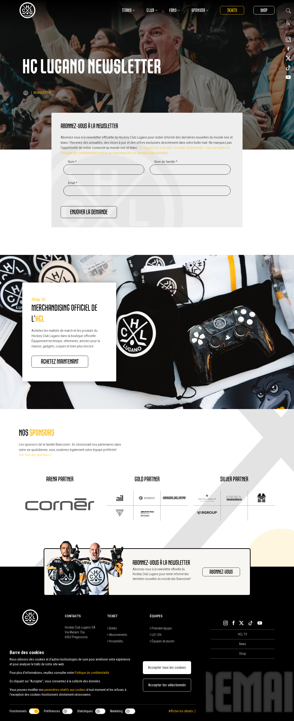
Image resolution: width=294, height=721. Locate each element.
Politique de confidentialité (92, 673)
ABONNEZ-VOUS (221, 572)
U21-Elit (156, 635)
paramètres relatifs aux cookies (65, 690)
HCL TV (242, 634)
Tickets (232, 10)
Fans (173, 10)
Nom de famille (165, 162)
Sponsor (198, 10)
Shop (263, 10)
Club (150, 10)
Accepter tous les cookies (167, 667)
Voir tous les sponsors (34, 455)
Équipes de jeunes (162, 641)
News (242, 644)
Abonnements (117, 635)
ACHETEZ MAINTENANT (60, 361)
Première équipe (161, 628)
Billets (112, 628)
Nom (72, 162)
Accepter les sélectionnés (167, 685)
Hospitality (115, 641)
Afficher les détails (181, 711)
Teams (127, 10)
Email (72, 183)
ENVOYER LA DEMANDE (88, 212)
